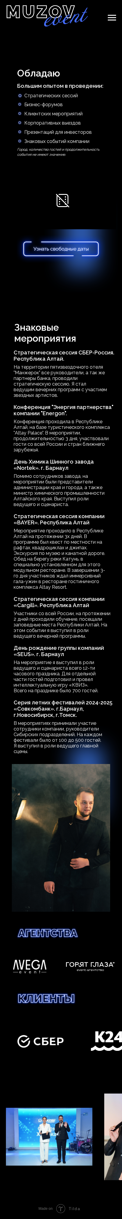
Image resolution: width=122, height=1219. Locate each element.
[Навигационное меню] (112, 18)
